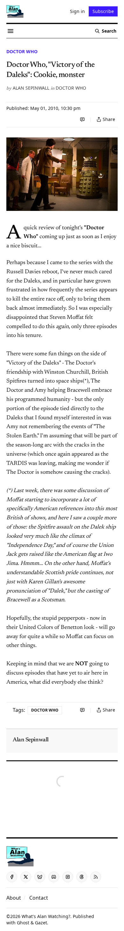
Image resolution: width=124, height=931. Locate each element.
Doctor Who (22, 51)
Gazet (41, 923)
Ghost (23, 923)
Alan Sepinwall (31, 88)
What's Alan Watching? (46, 916)
